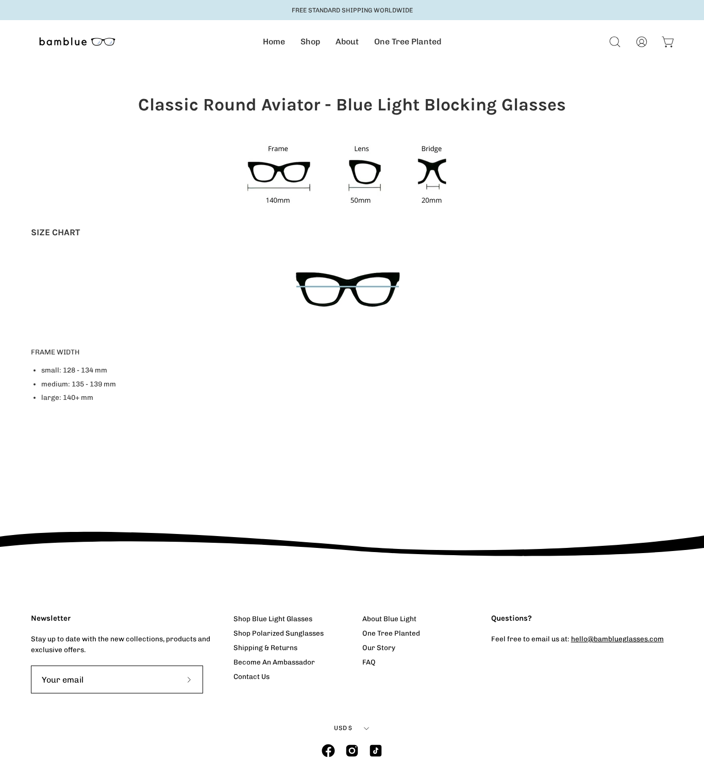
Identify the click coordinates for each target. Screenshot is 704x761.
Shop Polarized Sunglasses (278, 633)
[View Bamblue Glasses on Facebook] (328, 750)
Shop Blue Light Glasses (272, 618)
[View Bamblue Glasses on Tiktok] (375, 750)
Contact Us (251, 676)
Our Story (378, 647)
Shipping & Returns (265, 647)
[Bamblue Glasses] (77, 41)
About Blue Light (389, 618)
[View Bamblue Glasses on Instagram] (352, 750)
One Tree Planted (391, 633)
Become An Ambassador (274, 662)
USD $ (343, 728)
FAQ (369, 662)
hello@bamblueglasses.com (617, 639)
